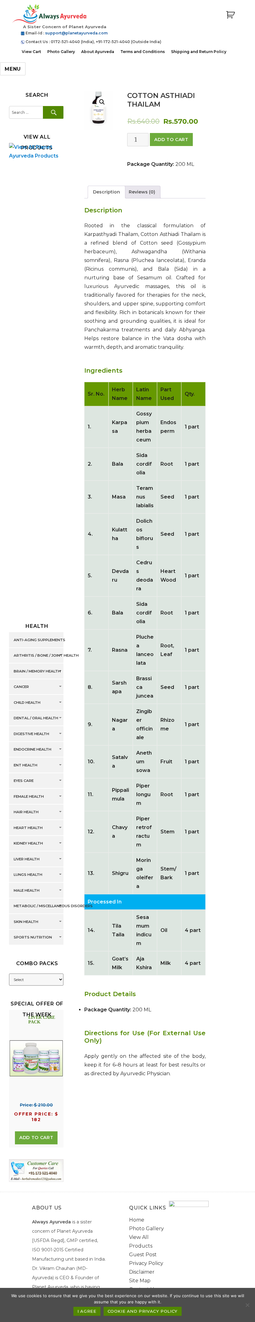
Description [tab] (106, 192)
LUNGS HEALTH (28, 875)
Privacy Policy (146, 1263)
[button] (102, 102)
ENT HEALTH (25, 765)
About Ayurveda (97, 51)
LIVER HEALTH (26, 859)
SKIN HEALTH (26, 922)
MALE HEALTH (26, 890)
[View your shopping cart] (230, 15)
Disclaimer (142, 1272)
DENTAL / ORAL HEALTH (36, 718)
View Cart (31, 51)
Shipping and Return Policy (198, 51)
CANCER (21, 687)
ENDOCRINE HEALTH (32, 750)
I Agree (86, 1311)
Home (136, 1220)
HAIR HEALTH (26, 812)
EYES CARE (24, 781)
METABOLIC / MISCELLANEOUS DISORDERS (53, 906)
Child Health (27, 702)
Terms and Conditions (142, 51)
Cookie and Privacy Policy (143, 1311)
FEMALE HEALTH (29, 796)
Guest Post (143, 1255)
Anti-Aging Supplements (39, 640)
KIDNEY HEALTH (28, 843)
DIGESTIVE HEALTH (31, 734)
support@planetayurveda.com (76, 33)
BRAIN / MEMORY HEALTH (37, 671)
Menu (13, 69)
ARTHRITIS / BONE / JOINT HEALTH (46, 656)
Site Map (140, 1281)
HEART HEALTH (28, 828)
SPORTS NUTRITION (33, 937)
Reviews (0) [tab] (142, 192)
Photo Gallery (61, 51)
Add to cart (171, 139)
